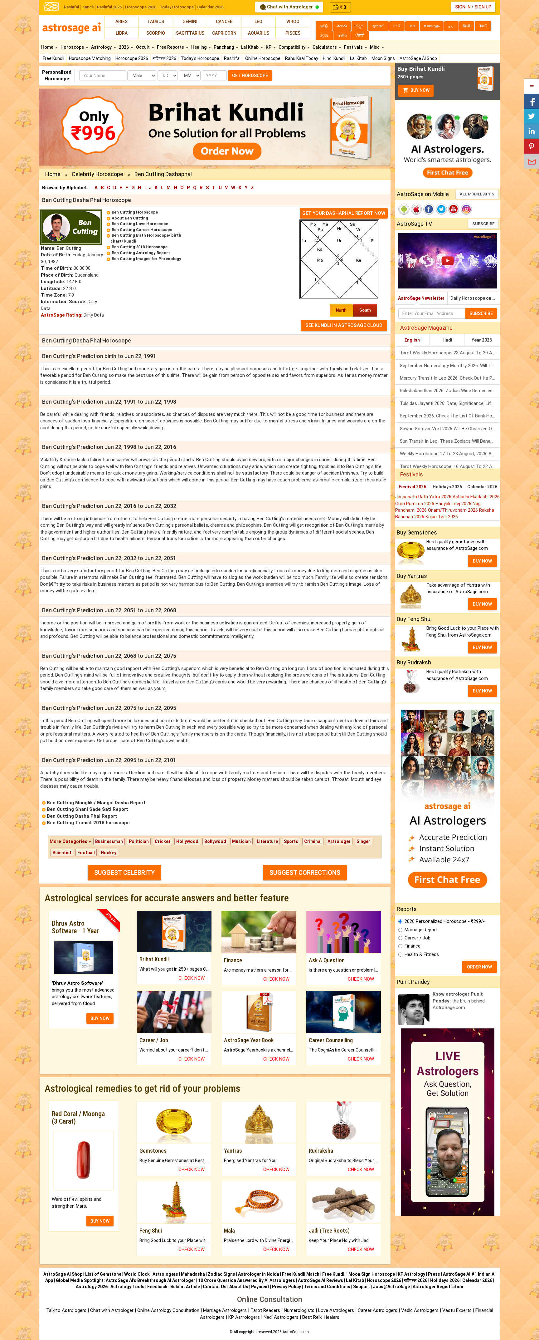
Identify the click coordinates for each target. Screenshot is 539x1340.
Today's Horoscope (200, 58)
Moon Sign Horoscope (371, 1274)
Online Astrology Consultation (169, 1310)
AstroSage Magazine (426, 327)
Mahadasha (193, 1274)
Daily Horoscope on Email (475, 298)
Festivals (354, 47)
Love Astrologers (336, 1310)
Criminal (313, 841)
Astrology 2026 (92, 1286)
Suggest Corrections (305, 872)
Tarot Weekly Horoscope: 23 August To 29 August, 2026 (450, 353)
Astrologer (339, 841)
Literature (267, 841)
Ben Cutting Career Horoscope (142, 229)
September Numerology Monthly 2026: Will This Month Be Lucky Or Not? (450, 365)
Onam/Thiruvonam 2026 (453, 510)
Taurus (155, 21)
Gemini (189, 21)
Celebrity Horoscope (97, 174)
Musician (241, 841)
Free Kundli (53, 58)
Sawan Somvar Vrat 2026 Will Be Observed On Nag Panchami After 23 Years (450, 428)
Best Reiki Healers (320, 1317)
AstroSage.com (296, 1332)
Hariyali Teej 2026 (454, 503)
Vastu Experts (457, 1310)
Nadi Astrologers (281, 1317)
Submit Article (185, 1286)
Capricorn (224, 33)
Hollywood (187, 841)
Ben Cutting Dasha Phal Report (82, 816)
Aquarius (258, 33)
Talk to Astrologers (66, 1310)
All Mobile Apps (477, 194)
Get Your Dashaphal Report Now (343, 213)
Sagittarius (190, 33)
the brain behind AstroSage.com (459, 1000)
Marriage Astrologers (225, 1310)
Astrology (102, 47)
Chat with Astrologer (290, 7)
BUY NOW (99, 1018)
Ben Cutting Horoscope (135, 212)
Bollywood (215, 841)
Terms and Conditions (327, 1286)
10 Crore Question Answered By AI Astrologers (246, 1280)
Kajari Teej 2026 (441, 517)
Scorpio (155, 33)
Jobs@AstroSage (391, 1286)
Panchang (224, 47)
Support (361, 1286)
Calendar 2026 (210, 7)
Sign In (463, 6)
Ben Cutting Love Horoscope (140, 223)
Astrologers (165, 1274)
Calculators (325, 47)
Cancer (224, 21)
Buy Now (420, 90)
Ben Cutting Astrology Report (141, 252)
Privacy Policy (286, 1286)
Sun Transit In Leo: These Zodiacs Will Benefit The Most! (450, 441)
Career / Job (417, 938)
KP (269, 47)
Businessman (109, 841)
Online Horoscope (262, 58)
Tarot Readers (265, 1310)
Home (47, 47)
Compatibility (292, 47)
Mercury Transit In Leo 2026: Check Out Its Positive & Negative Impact (450, 378)
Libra (122, 33)
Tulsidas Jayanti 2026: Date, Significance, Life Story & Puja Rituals (450, 403)
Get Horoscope (250, 75)
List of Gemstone (103, 1274)
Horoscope (73, 47)
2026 (124, 47)
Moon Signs (383, 58)
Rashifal (71, 7)
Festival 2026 (412, 486)
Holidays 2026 (447, 486)
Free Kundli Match (300, 1274)
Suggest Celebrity (124, 872)
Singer (363, 841)
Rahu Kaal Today (301, 58)
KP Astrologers (244, 1317)
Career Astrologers (377, 1310)
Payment (260, 1286)
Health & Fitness (422, 954)
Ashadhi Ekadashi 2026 (476, 497)
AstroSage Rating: (61, 315)
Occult (143, 47)
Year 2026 (482, 339)
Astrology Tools (127, 1286)
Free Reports (171, 47)
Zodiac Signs (221, 1274)
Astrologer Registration (438, 1286)
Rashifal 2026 (109, 7)
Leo (258, 21)
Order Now (479, 966)
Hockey (108, 852)
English (412, 339)
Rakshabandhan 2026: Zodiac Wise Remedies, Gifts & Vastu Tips (450, 390)
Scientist (61, 852)
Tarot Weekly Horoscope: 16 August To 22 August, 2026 (450, 466)
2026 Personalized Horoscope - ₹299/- (445, 921)
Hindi (446, 339)
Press (434, 1274)
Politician (139, 841)
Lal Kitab (358, 58)
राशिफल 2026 (164, 58)
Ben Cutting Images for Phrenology (146, 258)
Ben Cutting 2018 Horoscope (140, 246)
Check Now (191, 978)
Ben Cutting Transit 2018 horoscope (88, 822)
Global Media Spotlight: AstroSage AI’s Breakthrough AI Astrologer (125, 1280)
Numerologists (300, 1310)
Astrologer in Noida (258, 1274)
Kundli (88, 7)
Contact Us (214, 1286)
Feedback (157, 1286)
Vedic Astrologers (420, 1310)
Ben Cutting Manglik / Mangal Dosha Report (96, 802)
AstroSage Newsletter (421, 298)
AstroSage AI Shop (418, 58)
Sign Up (482, 6)
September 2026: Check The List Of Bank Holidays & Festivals (450, 416)
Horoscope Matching (90, 58)
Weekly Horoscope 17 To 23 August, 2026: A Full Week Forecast (450, 453)
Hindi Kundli (334, 58)
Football (86, 852)
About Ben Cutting (130, 218)
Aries (121, 21)
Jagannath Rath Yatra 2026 (424, 497)
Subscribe (483, 223)
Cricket (162, 841)
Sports (291, 841)
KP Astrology (411, 1274)
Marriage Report (421, 930)
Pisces (292, 33)
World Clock (137, 1274)
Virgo (292, 21)
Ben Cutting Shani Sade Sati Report (87, 809)
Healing (199, 47)
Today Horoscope (177, 7)
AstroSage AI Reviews (320, 1280)
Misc (375, 47)
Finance (412, 946)
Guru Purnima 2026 (415, 503)
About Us (238, 1286)
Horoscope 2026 (140, 7)
